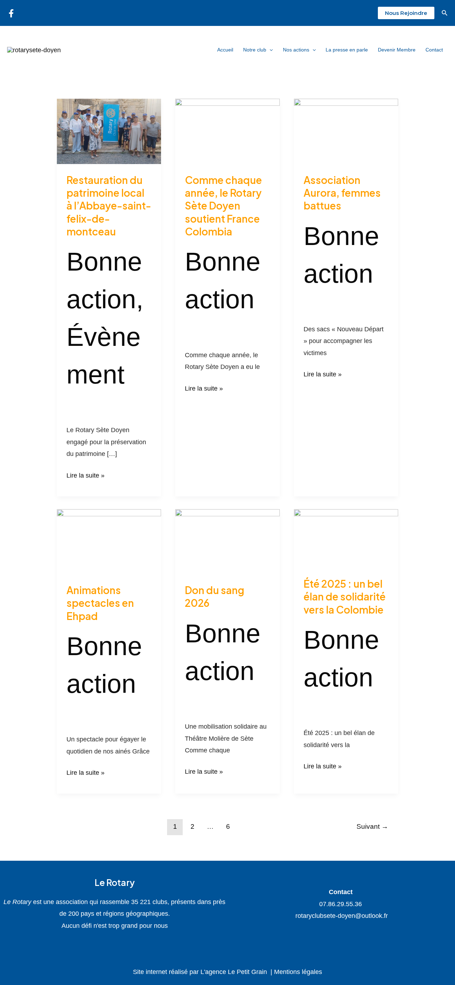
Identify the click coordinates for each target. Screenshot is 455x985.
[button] (406, 13)
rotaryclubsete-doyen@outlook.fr (341, 915)
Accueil (225, 50)
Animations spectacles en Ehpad (100, 603)
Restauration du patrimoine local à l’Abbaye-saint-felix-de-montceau (108, 206)
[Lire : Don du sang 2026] (227, 541)
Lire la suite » (85, 474)
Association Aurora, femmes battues (342, 193)
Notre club (254, 50)
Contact (434, 50)
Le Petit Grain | (251, 971)
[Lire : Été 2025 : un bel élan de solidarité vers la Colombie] (346, 538)
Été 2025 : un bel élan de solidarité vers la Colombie (345, 596)
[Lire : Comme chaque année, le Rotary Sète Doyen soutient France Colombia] (227, 131)
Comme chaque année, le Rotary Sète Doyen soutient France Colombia (223, 206)
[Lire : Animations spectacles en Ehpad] (109, 541)
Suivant (372, 826)
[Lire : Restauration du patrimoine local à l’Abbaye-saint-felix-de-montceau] (109, 131)
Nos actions (296, 50)
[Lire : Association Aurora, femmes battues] (346, 131)
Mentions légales (298, 971)
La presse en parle (347, 50)
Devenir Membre (397, 50)
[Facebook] (11, 13)
